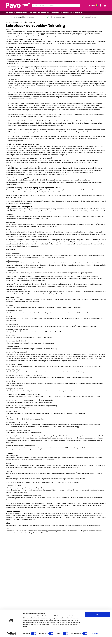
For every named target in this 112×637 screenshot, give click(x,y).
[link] (104, 5)
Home (8, 22)
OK (97, 614)
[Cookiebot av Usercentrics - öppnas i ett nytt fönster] (11, 633)
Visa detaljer (94, 633)
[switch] (50, 633)
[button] (100, 5)
